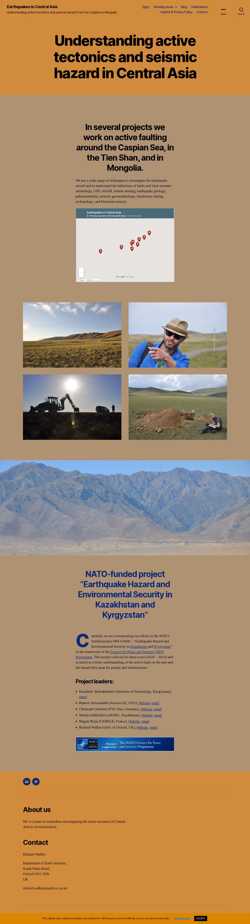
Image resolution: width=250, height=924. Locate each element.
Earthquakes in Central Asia (32, 7)
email (83, 697)
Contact (202, 12)
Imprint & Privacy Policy (176, 12)
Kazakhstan (139, 646)
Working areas (163, 7)
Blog (184, 7)
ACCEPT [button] (200, 918)
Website (144, 703)
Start (146, 7)
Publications (199, 7)
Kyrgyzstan (162, 646)
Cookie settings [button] (182, 918)
